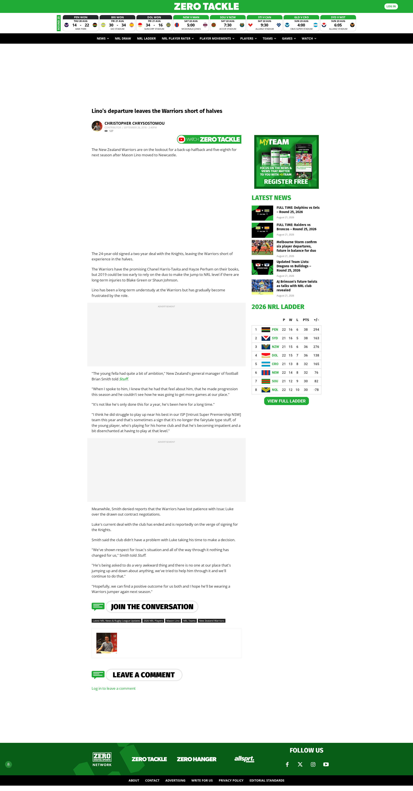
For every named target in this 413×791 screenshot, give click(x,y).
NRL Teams (189, 620)
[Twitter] (300, 764)
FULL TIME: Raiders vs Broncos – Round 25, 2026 (296, 227)
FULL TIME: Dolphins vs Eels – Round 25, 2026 (298, 210)
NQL (275, 390)
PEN (275, 330)
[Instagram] (313, 764)
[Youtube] (326, 764)
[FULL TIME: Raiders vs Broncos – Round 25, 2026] (262, 230)
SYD (275, 338)
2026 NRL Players (153, 620)
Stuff (123, 378)
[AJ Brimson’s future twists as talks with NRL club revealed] (262, 287)
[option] (81, 23)
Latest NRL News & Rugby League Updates (116, 620)
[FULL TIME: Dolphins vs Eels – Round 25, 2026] (262, 213)
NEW (275, 373)
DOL (275, 355)
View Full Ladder (286, 401)
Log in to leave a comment (114, 688)
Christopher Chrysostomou (135, 123)
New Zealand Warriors (211, 620)
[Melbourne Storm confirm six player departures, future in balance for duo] (262, 247)
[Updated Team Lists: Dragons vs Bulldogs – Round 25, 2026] (262, 267)
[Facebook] (287, 764)
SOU (275, 381)
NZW (275, 347)
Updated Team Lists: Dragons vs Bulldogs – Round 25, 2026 (294, 266)
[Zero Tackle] (206, 6)
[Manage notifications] (8, 764)
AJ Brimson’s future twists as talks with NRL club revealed (297, 286)
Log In (391, 6)
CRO (275, 364)
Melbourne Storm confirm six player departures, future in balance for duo (297, 246)
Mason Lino (173, 620)
